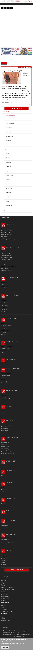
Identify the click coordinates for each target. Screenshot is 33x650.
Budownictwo (11, 247)
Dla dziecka (10, 520)
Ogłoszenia (4, 605)
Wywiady (3, 591)
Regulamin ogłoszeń (6, 616)
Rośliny (3, 334)
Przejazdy (9, 406)
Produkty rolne (5, 398)
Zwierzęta (10, 470)
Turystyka (6, 210)
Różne (3, 332)
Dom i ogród (11, 318)
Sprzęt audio (5, 352)
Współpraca (4, 541)
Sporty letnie (9, 127)
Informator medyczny (7, 611)
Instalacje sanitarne (6, 257)
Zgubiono (3, 560)
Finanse (3, 426)
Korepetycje (4, 489)
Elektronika (10, 342)
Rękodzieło (8, 197)
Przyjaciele (3, 448)
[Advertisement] (16, 30)
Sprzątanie (3, 428)
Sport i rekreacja (8, 111)
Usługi (8, 420)
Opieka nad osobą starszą (7, 240)
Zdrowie (9, 499)
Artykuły (3, 600)
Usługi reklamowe (5, 539)
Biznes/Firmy (10, 534)
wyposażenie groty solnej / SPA (13, 71)
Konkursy (3, 607)
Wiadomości (4, 580)
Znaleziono (3, 562)
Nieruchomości (12, 295)
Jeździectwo (8, 166)
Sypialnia (4, 328)
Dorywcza (3, 236)
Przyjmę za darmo (5, 557)
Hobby (5, 150)
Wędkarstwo (9, 205)
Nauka (8, 483)
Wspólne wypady (5, 450)
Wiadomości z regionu (7, 587)
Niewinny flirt (4, 446)
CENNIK (3, 618)
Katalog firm (4, 609)
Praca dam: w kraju (5, 232)
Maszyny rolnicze (6, 397)
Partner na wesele (5, 451)
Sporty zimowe (9, 136)
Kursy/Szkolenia (4, 238)
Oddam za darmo (5, 555)
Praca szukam (4, 229)
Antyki (7, 153)
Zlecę (3, 263)
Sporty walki (9, 131)
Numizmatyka (9, 188)
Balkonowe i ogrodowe (7, 325)
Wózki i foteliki (4, 525)
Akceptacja (5, 647)
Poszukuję (3, 558)
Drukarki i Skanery (6, 348)
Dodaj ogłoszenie (5, 620)
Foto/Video (10, 359)
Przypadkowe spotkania (6, 453)
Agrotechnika (11, 390)
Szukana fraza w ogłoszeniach (7, 59)
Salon (3, 327)
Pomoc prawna (4, 425)
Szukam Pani (4, 442)
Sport (2, 584)
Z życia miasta (4, 582)
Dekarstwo (4, 261)
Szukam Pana (4, 444)
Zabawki (3, 527)
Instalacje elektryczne (7, 255)
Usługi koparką (5, 253)
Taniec (7, 201)
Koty (2, 475)
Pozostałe (3, 430)
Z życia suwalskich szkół (7, 589)
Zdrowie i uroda (5, 598)
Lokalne (3, 412)
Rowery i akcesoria (10, 118)
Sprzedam (4, 268)
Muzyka (7, 184)
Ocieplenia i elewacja (6, 259)
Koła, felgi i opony (6, 288)
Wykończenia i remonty (6, 270)
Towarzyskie (11, 438)
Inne (3, 102)
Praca (8, 224)
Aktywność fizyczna (10, 115)
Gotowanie (8, 162)
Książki (7, 171)
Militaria (7, 179)
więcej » (28, 104)
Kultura (3, 585)
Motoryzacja (11, 278)
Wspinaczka (9, 140)
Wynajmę (4, 302)
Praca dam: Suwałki (5, 230)
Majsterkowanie (9, 175)
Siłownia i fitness (10, 123)
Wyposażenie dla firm (6, 543)
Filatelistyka (8, 158)
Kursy (3, 491)
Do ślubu (9, 511)
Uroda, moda (11, 461)
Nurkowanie (9, 192)
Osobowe (4, 284)
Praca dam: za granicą (6, 234)
